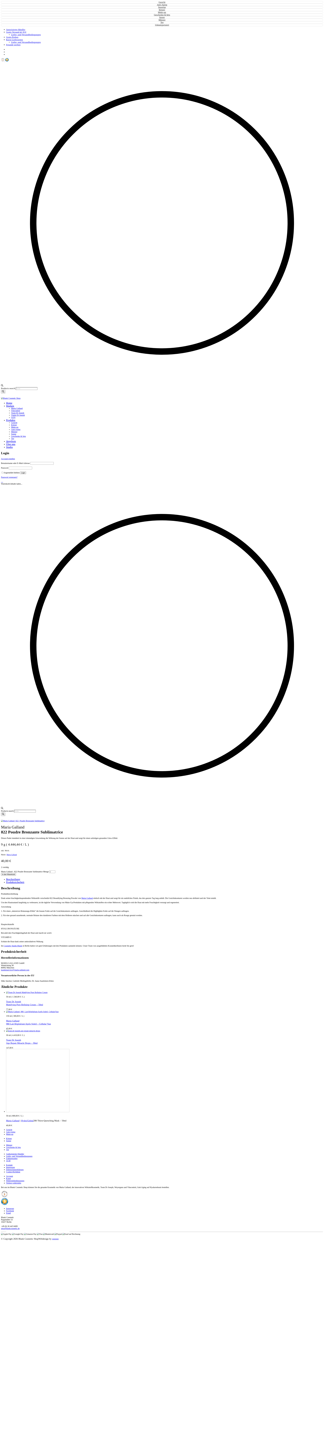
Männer (162, 20)
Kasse (8, 1178)
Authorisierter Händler (15, 1154)
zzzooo (55, 1239)
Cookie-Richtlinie (13, 1172)
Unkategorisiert (162, 25)
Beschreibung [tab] (13, 879)
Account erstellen (8, 459)
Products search (8, 388)
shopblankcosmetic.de (10, 1228)
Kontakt (9, 1165)
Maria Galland (12, 855)
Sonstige (162, 7)
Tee (162, 22)
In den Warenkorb (8, 874)
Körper (162, 10)
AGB (8, 1161)
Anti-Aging (162, 5)
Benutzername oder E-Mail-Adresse (15, 463)
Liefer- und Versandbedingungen (19, 1156)
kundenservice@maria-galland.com (15, 970)
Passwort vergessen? (9, 477)
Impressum (10, 1167)
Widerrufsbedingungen (15, 1181)
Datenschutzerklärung (15, 1170)
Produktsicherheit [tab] (15, 882)
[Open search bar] (2, 386)
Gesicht (162, 2)
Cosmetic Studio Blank (13, 946)
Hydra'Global (27, 1120)
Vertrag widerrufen (13, 1183)
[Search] (3, 391)
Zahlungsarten (11, 1158)
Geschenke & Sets (162, 15)
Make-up (162, 12)
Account (9, 1176)
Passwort (4, 468)
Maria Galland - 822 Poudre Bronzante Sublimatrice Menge (25, 872)
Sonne (162, 17)
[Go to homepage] (11, 398)
